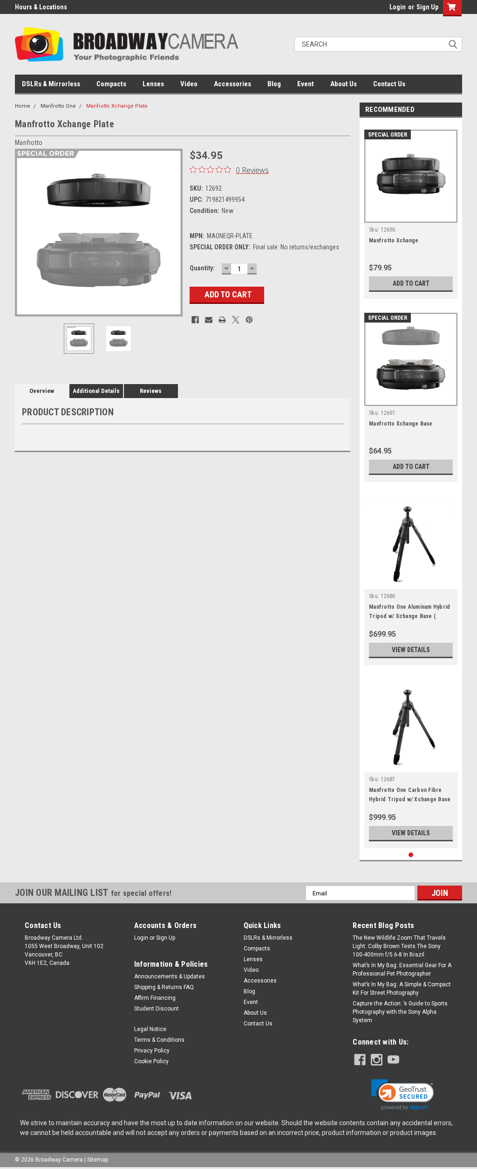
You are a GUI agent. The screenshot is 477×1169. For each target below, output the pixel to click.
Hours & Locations (41, 7)
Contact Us (389, 84)
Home (22, 106)
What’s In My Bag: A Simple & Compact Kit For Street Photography (402, 988)
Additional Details (96, 390)
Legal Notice (150, 1029)
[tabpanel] (410, 211)
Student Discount (156, 1008)
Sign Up (427, 7)
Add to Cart (411, 283)
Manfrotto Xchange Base (401, 423)
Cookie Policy (151, 1061)
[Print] (222, 319)
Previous (24, 233)
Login (397, 7)
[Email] (208, 319)
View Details (411, 649)
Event (305, 84)
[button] (402, 1095)
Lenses (153, 84)
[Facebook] (195, 319)
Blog (274, 84)
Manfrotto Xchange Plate (117, 106)
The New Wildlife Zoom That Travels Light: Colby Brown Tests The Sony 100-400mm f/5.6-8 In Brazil (399, 946)
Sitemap (97, 1159)
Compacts (111, 84)
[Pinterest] (249, 319)
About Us (343, 84)
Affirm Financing (155, 998)
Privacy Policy (152, 1050)
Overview (41, 390)
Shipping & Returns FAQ (164, 987)
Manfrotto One (58, 106)
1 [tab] (411, 855)
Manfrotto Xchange (393, 240)
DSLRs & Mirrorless (51, 84)
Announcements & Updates (169, 976)
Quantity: (202, 268)
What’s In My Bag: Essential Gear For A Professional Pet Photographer (402, 969)
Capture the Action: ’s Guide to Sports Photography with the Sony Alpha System (400, 1012)
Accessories (232, 84)
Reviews (151, 390)
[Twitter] (235, 319)
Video (189, 84)
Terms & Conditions (159, 1040)
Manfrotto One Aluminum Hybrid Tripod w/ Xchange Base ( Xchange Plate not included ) (409, 616)
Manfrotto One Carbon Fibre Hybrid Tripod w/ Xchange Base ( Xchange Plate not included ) (409, 799)
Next (173, 233)
